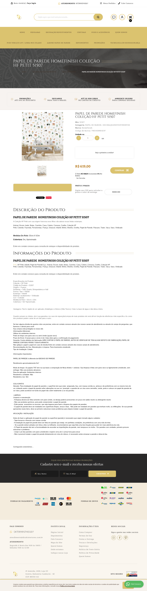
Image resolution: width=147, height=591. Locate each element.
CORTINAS (81, 32)
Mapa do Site (56, 543)
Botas (32, 225)
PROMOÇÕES (99, 43)
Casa (44, 225)
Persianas (35, 32)
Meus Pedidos (109, 3)
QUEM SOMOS (121, 32)
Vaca (108, 228)
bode (27, 225)
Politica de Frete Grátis (89, 549)
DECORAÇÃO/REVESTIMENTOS (59, 32)
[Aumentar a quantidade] (97, 138)
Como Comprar (85, 532)
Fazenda (28, 228)
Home (22, 32)
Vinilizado (118, 228)
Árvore (21, 225)
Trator (103, 228)
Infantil (58, 228)
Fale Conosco (127, 3)
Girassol (52, 228)
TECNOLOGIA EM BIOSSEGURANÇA (125, 43)
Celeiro (50, 225)
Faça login (31, 3)
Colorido (20, 228)
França (45, 228)
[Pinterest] (125, 537)
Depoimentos (57, 536)
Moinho (70, 228)
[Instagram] (113, 537)
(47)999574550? (82, 3)
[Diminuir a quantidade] (78, 138)
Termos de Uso (85, 536)
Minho (64, 228)
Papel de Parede (86, 228)
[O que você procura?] (98, 17)
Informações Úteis (89, 526)
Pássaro (96, 228)
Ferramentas (37, 228)
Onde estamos (57, 549)
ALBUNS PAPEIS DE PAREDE (58, 43)
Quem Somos (57, 546)
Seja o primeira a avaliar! (104, 153)
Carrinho (38, 225)
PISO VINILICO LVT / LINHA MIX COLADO (24, 43)
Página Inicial (57, 532)
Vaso (112, 228)
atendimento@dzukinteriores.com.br (26, 537)
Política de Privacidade (89, 553)
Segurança (84, 546)
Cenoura (57, 225)
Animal (15, 225)
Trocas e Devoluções (88, 543)
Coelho (63, 225)
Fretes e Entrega (86, 539)
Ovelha (76, 228)
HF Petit (20, 265)
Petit (15, 265)
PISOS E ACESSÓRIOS (101, 32)
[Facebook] (119, 537)
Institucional (58, 526)
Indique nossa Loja (59, 553)
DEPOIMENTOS (82, 43)
